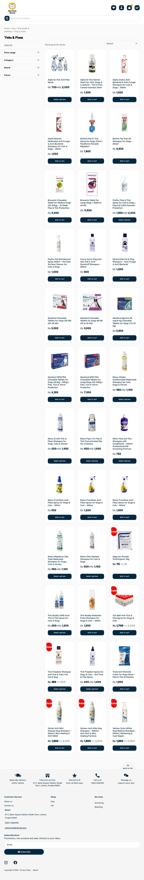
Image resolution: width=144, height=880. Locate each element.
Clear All (8, 45)
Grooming (99, 803)
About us (8, 801)
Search (35, 870)
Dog (13, 28)
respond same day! (126, 783)
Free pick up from (47, 780)
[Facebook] (15, 862)
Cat (52, 805)
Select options (60, 99)
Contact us (9, 805)
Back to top (128, 768)
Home (7, 28)
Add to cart (92, 99)
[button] (137, 8)
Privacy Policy (25, 870)
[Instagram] (6, 862)
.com (24, 828)
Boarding (99, 807)
